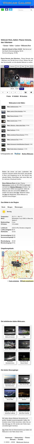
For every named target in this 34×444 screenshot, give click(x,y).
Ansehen (24, 96)
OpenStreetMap (23, 278)
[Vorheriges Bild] (3, 92)
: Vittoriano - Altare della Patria (16, 125)
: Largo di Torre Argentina (15, 111)
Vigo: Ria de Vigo (24, 384)
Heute (6, 66)
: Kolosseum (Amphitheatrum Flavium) (18, 144)
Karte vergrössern (28, 281)
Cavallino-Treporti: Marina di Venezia (10, 336)
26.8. (23, 66)
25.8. (28, 66)
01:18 (17, 88)
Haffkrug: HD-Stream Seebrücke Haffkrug (10, 412)
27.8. (18, 66)
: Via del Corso (12, 120)
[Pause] (11, 92)
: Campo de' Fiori (12, 139)
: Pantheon (11, 130)
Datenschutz (19, 437)
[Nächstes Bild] (20, 92)
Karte (9, 96)
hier (18, 192)
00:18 (12, 88)
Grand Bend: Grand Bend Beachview (10, 384)
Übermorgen (19, 207)
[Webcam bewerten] (31, 92)
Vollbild (16, 96)
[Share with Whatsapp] (2, 9)
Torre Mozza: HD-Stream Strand (24, 362)
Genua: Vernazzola (24, 349)
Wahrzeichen (6, 185)
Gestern (12, 66)
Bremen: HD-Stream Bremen (24, 398)
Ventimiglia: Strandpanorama (10, 362)
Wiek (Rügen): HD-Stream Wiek (10, 398)
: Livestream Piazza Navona (15, 135)
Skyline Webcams (27, 154)
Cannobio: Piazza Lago (24, 336)
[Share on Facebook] (6, 9)
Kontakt (20, 439)
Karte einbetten (14, 281)
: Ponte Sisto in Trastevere (15, 149)
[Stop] (15, 92)
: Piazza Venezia (12, 116)
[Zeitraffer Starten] (7, 92)
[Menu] (32, 7)
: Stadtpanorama (12, 106)
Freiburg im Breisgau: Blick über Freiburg (24, 412)
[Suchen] (31, 10)
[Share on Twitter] (10, 9)
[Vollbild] (25, 92)
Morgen (10, 207)
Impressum (8, 437)
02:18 (21, 88)
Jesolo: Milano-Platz (10, 349)
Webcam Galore (23, 442)
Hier (3, 430)
